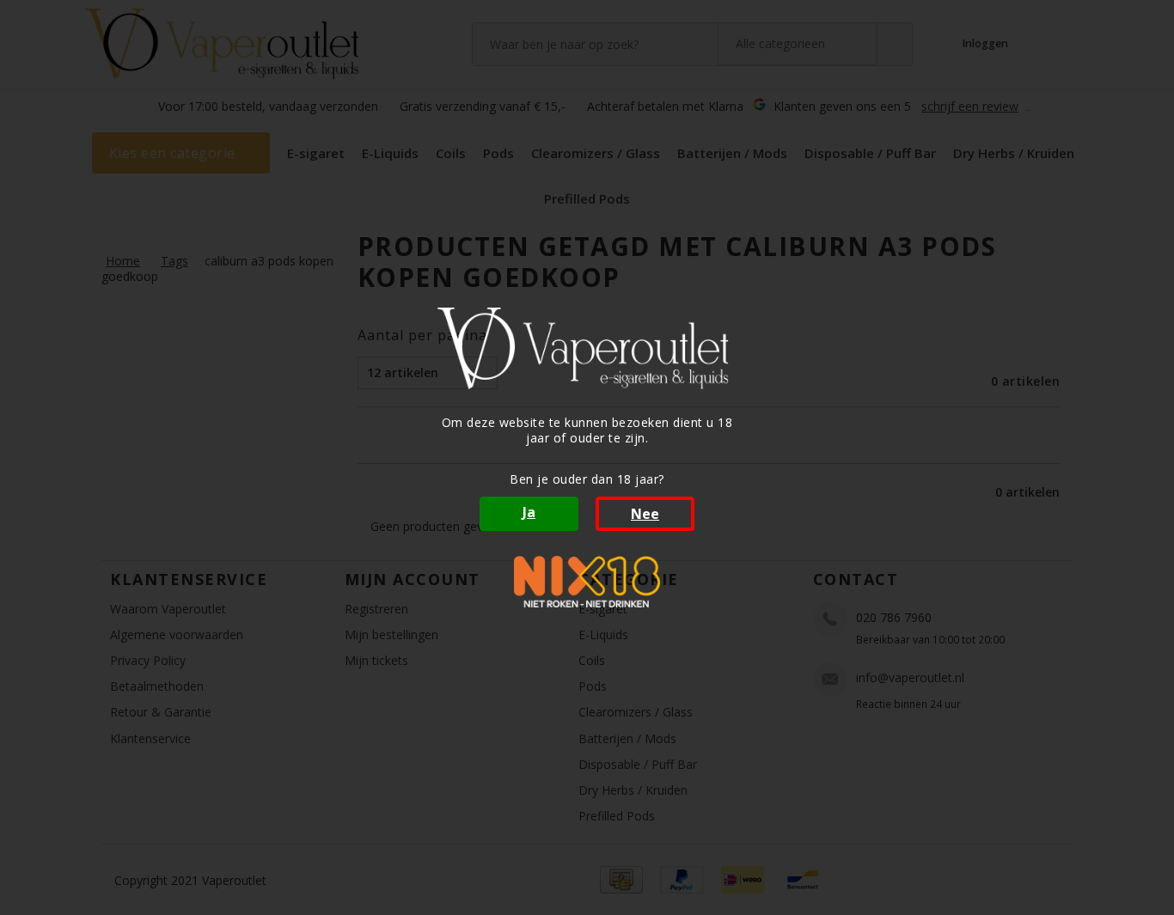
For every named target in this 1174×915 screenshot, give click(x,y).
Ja (529, 512)
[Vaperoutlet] (587, 348)
